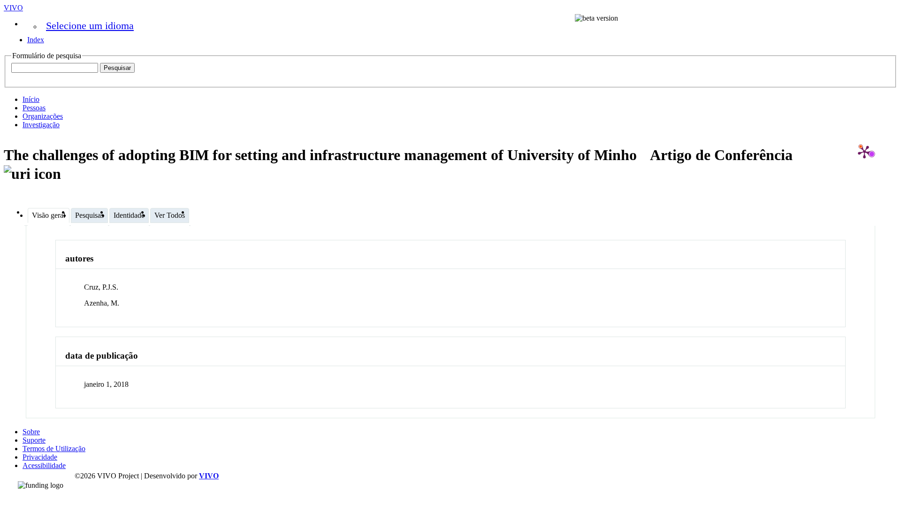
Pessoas (34, 108)
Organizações (43, 116)
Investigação (41, 125)
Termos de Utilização (54, 449)
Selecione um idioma (90, 25)
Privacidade (40, 457)
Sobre (31, 432)
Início (31, 99)
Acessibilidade (44, 465)
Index (35, 40)
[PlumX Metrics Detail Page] (864, 152)
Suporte (34, 440)
